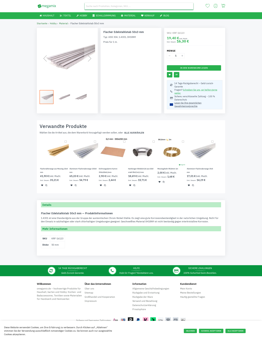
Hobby (53, 23)
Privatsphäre (139, 309)
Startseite (42, 23)
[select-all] (134, 132)
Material (63, 23)
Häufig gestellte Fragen (192, 296)
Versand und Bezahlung (144, 300)
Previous (36, 163)
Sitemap (89, 292)
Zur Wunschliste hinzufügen (169, 74)
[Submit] (190, 6)
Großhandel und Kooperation (100, 296)
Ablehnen (190, 331)
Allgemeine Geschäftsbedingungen (150, 288)
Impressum (91, 300)
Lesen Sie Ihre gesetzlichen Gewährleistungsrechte (187, 105)
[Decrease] (169, 55)
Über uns (89, 288)
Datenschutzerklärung (144, 305)
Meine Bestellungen (190, 292)
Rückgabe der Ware (142, 296)
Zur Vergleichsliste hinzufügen (176, 74)
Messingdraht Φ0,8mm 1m (167, 169)
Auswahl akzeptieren (211, 331)
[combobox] (139, 6)
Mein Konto (186, 288)
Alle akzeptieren (235, 331)
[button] (45, 58)
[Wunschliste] (208, 6)
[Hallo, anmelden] (216, 6)
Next (226, 163)
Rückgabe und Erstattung (146, 292)
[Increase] (182, 55)
